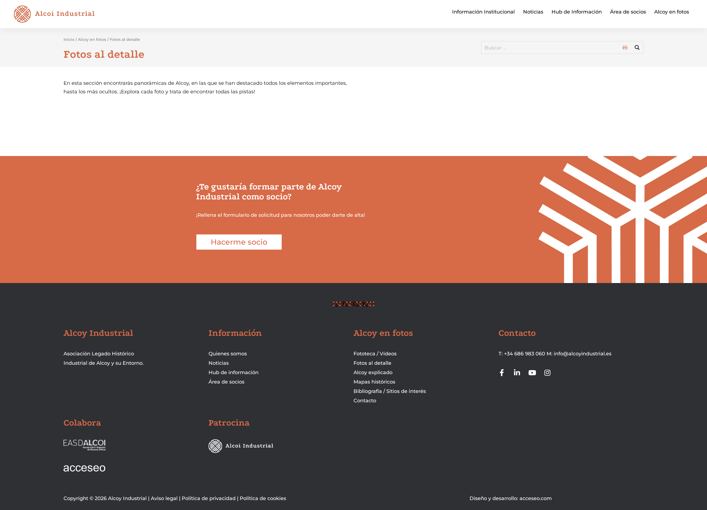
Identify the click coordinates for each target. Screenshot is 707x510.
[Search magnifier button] (637, 47)
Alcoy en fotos (671, 12)
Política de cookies (263, 498)
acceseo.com (535, 498)
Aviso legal (164, 498)
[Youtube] (532, 372)
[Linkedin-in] (517, 372)
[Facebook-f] (501, 372)
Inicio (69, 39)
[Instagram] (547, 372)
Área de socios (628, 12)
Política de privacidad (209, 498)
